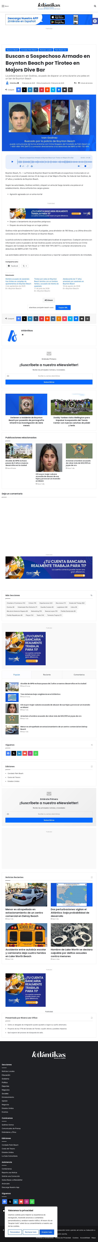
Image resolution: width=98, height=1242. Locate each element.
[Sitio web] (22, 334)
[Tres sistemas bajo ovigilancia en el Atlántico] (12, 697)
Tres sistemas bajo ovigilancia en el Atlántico (40, 694)
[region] (31, 1222)
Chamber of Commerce (16, 603)
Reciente (47, 675)
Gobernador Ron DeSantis (27, 607)
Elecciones (61, 603)
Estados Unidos (13, 781)
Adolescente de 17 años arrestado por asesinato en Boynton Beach (73, 281)
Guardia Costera (47, 607)
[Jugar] (12, 162)
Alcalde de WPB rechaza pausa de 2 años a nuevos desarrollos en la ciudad (16, 463)
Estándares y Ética (9, 1132)
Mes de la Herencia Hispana (17, 611)
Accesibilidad (85, 1238)
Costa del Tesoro (14, 777)
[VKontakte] (53, 318)
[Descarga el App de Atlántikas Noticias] (49, 19)
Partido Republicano (14, 615)
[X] (24, 89)
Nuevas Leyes (51, 611)
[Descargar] (32, 166)
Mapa (94, 1238)
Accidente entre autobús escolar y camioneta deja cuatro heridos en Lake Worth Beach (25, 953)
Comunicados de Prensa (11, 1128)
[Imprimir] (70, 89)
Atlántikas (13, 83)
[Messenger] (58, 89)
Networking (36, 611)
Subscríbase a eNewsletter (12, 1180)
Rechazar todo (30, 1232)
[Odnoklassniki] (58, 318)
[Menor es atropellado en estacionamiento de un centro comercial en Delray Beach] (12, 729)
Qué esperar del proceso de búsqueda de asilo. (25, 1033)
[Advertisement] (49, 849)
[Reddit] (47, 89)
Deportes (5, 1086)
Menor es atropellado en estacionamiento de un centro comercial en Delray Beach (24, 913)
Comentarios (79, 675)
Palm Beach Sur (61, 50)
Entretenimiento (8, 1097)
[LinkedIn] (30, 89)
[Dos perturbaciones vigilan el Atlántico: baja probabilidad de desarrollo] (72, 894)
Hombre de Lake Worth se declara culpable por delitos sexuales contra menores (72, 953)
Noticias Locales (46, 50)
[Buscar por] (95, 7)
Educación (6, 1075)
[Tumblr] (35, 89)
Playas (29, 615)
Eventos (10, 607)
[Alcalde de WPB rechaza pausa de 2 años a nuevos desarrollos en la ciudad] (18, 450)
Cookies (76, 1238)
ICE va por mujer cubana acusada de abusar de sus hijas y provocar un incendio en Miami (48, 477)
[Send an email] (18, 83)
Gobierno (5, 1079)
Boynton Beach (12, 50)
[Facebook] (18, 89)
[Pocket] (64, 318)
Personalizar (15, 1232)
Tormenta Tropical (54, 615)
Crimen (49, 300)
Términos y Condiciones (45, 1238)
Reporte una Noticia (9, 1172)
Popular (16, 675)
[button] (95, 21)
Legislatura (62, 607)
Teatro (40, 615)
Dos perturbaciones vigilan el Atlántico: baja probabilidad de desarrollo (70, 913)
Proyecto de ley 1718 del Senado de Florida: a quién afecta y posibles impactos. (37, 1029)
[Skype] (53, 89)
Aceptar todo (47, 1232)
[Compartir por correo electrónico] (64, 89)
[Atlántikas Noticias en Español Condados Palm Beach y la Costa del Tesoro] (49, 6)
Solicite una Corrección (11, 1176)
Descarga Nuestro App (10, 1187)
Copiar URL (63, 308)
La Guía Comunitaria (9, 1156)
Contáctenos (7, 1169)
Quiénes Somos (8, 1125)
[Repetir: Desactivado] (27, 166)
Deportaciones (46, 603)
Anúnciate (6, 1184)
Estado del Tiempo (76, 603)
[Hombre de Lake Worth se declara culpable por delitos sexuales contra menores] (72, 935)
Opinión (5, 1101)
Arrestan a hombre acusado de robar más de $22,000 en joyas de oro (78, 463)
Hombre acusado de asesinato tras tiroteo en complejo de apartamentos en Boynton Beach (18, 281)
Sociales (5, 1094)
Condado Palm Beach (29, 50)
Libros (74, 607)
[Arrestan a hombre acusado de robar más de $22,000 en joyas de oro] (79, 450)
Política (5, 1082)
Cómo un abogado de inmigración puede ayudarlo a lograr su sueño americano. (37, 1025)
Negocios (5, 1090)
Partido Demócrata (68, 611)
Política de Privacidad (63, 1238)
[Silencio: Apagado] (79, 166)
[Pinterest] (41, 89)
